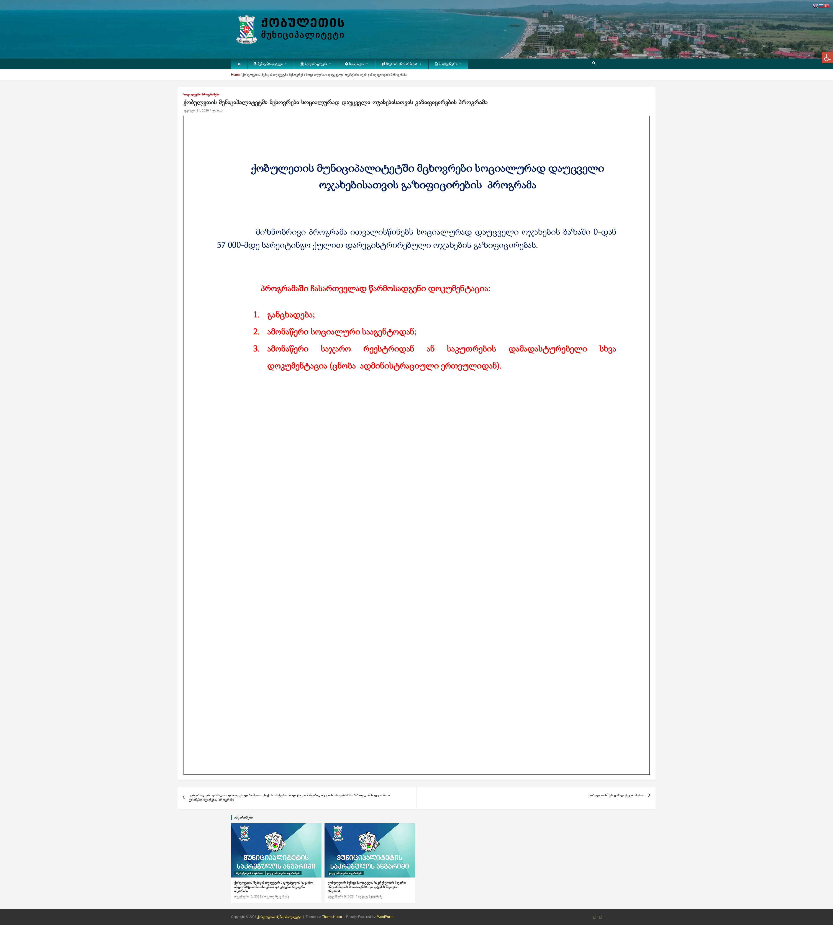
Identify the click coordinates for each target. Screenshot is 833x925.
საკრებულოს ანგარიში (249, 873)
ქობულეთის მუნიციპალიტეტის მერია (616, 795)
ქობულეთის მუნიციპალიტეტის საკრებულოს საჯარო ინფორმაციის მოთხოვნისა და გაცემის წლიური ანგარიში (273, 887)
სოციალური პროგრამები (202, 95)
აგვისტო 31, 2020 (196, 111)
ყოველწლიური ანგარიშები (283, 873)
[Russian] (821, 6)
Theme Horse (332, 917)
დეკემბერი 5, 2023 (247, 897)
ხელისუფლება (316, 64)
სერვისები (356, 64)
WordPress (385, 917)
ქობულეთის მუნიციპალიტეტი (279, 917)
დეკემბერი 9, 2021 (341, 897)
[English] (815, 6)
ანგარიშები (243, 817)
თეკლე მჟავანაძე (276, 897)
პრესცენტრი (448, 64)
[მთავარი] (239, 64)
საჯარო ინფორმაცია (401, 64)
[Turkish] (827, 6)
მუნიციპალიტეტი (270, 64)
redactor (217, 111)
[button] (827, 57)
